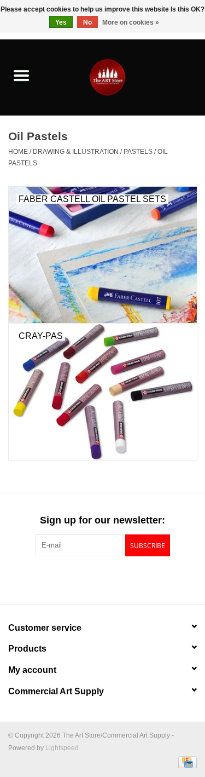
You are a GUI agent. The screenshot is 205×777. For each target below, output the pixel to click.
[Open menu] (21, 75)
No (87, 22)
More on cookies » (130, 22)
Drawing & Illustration (76, 152)
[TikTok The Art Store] (122, 579)
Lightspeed (62, 748)
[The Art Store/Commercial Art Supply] (124, 76)
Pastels (138, 152)
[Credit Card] (185, 762)
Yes (61, 22)
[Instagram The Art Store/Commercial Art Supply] (103, 579)
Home (18, 152)
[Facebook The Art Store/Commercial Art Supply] (83, 579)
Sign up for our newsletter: (102, 520)
